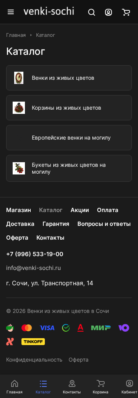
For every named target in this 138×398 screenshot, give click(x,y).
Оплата (107, 210)
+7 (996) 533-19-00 (34, 254)
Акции (80, 210)
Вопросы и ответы (104, 223)
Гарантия (56, 223)
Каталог (50, 210)
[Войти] (108, 12)
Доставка (20, 223)
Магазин (18, 210)
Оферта (17, 237)
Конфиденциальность (34, 359)
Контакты (50, 237)
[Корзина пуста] (126, 12)
